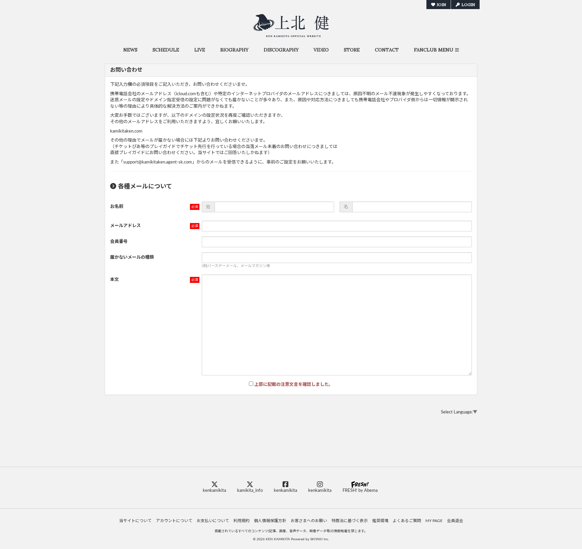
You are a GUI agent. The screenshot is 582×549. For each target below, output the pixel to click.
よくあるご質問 (407, 521)
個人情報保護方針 (270, 521)
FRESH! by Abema (360, 490)
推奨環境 (380, 521)
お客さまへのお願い (309, 521)
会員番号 (119, 242)
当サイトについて (135, 521)
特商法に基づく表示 (349, 521)
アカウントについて (174, 521)
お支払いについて (213, 521)
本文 (114, 280)
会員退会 (455, 521)
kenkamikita (214, 490)
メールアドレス (125, 226)
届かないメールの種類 (132, 257)
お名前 (116, 207)
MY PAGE (434, 521)
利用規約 (241, 521)
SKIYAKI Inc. (319, 539)
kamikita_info (250, 490)
